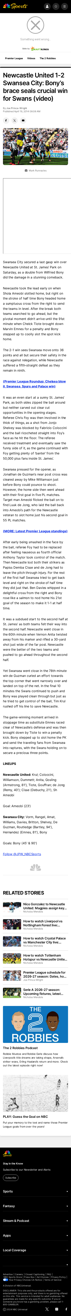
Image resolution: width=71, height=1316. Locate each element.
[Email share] (23, 120)
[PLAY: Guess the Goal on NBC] (35, 1093)
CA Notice (36, 1279)
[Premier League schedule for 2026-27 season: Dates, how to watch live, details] (12, 975)
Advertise (8, 1274)
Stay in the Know (13, 1163)
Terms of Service (53, 1279)
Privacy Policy (58, 1277)
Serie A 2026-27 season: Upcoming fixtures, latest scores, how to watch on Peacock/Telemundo (42, 992)
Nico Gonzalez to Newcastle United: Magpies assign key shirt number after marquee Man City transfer (44, 906)
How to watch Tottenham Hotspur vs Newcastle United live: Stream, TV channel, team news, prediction (45, 957)
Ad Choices (43, 1277)
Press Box (29, 1277)
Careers (19, 1274)
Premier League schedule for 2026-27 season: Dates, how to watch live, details (44, 974)
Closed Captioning (35, 1274)
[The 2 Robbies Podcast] (35, 1024)
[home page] (15, 6)
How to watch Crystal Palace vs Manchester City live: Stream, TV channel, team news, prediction (44, 940)
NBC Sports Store (13, 1277)
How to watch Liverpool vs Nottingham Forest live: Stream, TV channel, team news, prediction (43, 923)
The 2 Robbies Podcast (20, 1048)
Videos (31, 58)
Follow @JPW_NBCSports (22, 854)
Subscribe (10, 1177)
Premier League (14, 58)
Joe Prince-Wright (16, 108)
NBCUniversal (24, 1285)
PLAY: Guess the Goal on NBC (25, 1117)
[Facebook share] (6, 120)
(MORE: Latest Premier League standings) (35, 531)
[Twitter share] (14, 120)
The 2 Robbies (48, 58)
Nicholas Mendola (33, 911)
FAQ (49, 1274)
